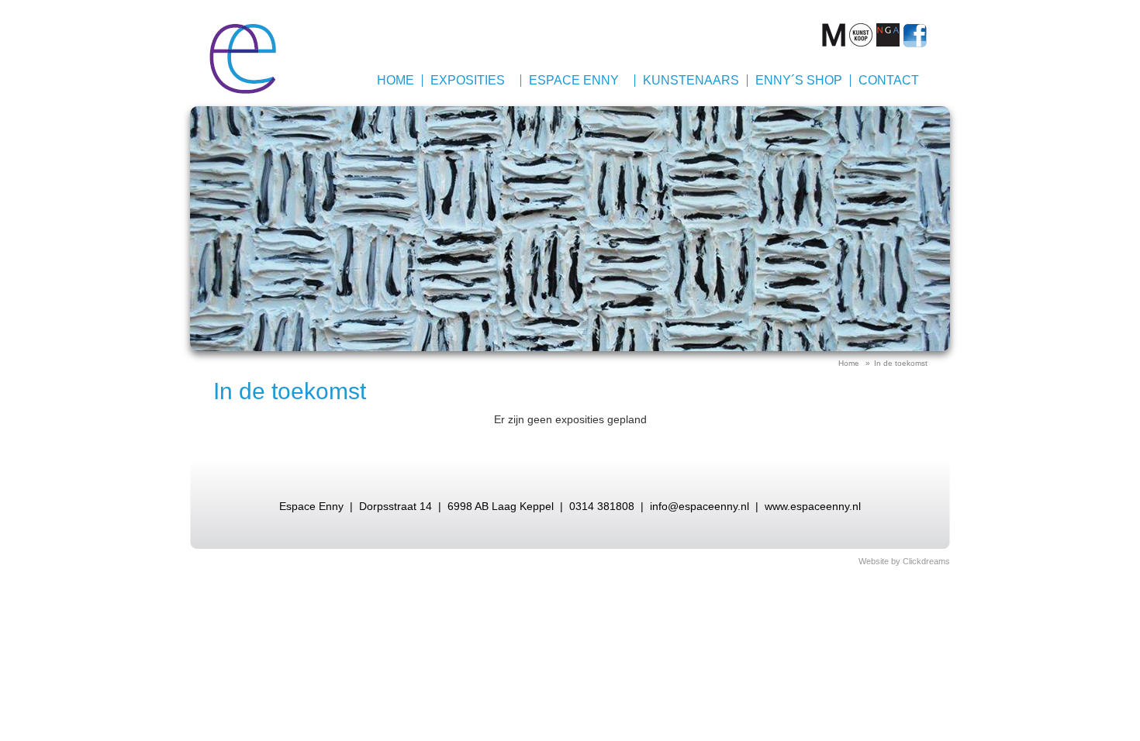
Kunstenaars (691, 80)
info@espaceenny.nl (699, 506)
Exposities (467, 80)
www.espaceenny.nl (813, 506)
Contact (888, 80)
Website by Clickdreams (904, 561)
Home (395, 80)
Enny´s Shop (798, 80)
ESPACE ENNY (574, 80)
